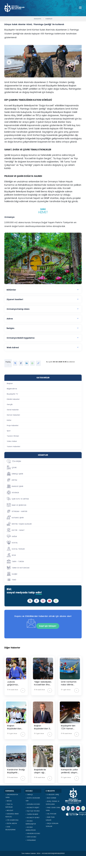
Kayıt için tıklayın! (47, 626)
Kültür (9, 420)
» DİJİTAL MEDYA (11, 823)
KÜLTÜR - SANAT (18, 530)
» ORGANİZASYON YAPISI (11, 796)
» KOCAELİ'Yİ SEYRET (33, 818)
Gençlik (10, 404)
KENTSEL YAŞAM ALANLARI (22, 524)
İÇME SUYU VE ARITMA (20, 499)
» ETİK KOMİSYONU (11, 820)
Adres (10, 318)
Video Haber (12, 441)
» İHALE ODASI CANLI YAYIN (53, 808)
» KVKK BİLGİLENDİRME (10, 828)
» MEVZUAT (9, 810)
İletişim (10, 328)
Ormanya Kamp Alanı (18, 309)
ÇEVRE (14, 467)
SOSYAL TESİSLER (18, 549)
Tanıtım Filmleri (13, 436)
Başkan (10, 383)
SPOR (14, 555)
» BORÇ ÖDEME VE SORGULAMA (52, 802)
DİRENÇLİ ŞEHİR (17, 474)
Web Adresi (13, 347)
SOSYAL (15, 543)
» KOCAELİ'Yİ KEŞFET (32, 807)
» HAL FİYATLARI (51, 814)
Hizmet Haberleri (13, 415)
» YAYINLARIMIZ (31, 840)
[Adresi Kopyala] (38, 363)
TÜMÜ (14, 580)
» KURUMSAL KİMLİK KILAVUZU (12, 815)
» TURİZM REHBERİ (32, 814)
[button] (9, 62)
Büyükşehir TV (12, 394)
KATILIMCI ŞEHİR (18, 518)
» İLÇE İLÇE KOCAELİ (33, 811)
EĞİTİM (14, 480)
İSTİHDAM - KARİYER (19, 511)
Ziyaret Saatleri (15, 299)
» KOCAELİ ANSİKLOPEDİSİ (31, 828)
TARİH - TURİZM (18, 561)
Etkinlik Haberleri (13, 399)
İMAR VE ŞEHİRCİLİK (19, 505)
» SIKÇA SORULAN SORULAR (52, 824)
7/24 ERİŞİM (16, 461)
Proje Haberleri (12, 425)
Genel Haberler (13, 410)
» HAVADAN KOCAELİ (33, 833)
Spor (9, 431)
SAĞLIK (14, 536)
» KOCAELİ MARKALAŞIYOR (31, 822)
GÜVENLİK (15, 492)
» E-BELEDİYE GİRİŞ (52, 794)
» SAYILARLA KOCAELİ (33, 804)
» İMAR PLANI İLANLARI (50, 818)
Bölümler (11, 289)
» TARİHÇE (29, 794)
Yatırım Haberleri (13, 446)
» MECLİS (8, 801)
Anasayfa (37, 19)
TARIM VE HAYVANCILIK (20, 568)
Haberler (48, 19)
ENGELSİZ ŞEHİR (17, 486)
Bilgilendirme (12, 389)
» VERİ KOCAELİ (31, 837)
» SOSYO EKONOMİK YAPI (33, 799)
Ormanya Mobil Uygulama (20, 337)
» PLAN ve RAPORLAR (9, 805)
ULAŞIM (14, 574)
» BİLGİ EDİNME (51, 798)
